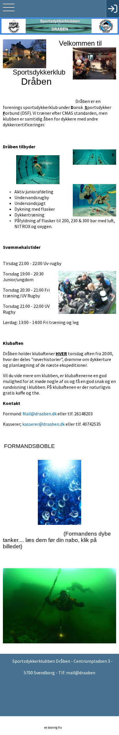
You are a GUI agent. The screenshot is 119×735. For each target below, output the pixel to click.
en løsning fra (53, 727)
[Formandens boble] (59, 489)
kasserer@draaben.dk (43, 424)
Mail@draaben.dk (40, 413)
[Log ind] (112, 8)
